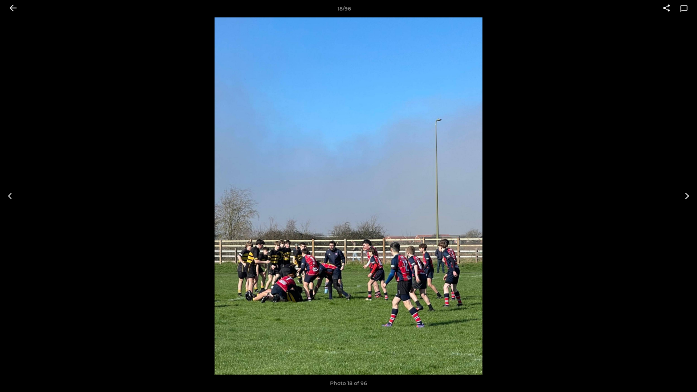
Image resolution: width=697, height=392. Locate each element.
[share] (666, 9)
